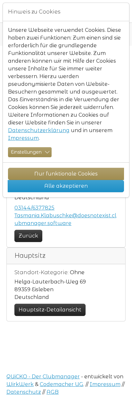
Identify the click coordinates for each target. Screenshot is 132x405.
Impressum (23, 138)
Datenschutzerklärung (39, 130)
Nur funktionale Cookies (66, 174)
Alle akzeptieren (66, 186)
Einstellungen (26, 152)
